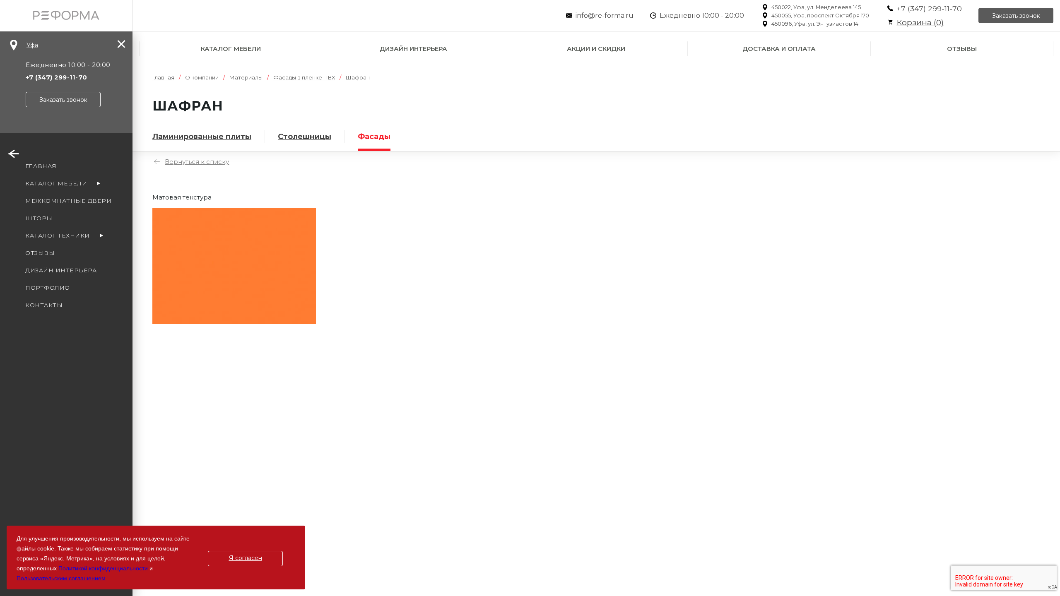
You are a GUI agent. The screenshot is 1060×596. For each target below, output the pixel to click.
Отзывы (962, 49)
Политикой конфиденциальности (103, 568)
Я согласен (245, 558)
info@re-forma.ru (605, 15)
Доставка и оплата (779, 49)
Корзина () (920, 22)
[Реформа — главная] (66, 15)
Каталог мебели (231, 49)
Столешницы (304, 136)
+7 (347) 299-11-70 (929, 8)
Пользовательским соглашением (61, 578)
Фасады (374, 136)
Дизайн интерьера (413, 49)
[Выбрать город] (13, 45)
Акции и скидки (596, 49)
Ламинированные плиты (201, 136)
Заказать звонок (1016, 15)
